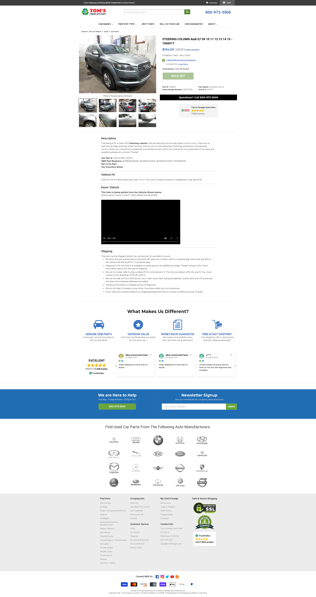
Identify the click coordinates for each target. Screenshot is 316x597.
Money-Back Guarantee (110, 3)
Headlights (104, 518)
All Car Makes (95, 31)
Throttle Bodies (106, 548)
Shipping (134, 536)
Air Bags (103, 507)
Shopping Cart (166, 514)
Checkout (164, 518)
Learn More (183, 64)
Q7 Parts (115, 31)
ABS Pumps (105, 503)
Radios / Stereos (107, 528)
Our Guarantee (136, 511)
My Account (165, 503)
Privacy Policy (136, 547)
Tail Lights (104, 544)
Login (162, 507)
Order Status (165, 511)
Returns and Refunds (139, 540)
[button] (198, 110)
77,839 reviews (101, 369)
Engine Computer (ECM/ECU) (113, 511)
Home (84, 31)
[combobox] (157, 11)
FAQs (132, 528)
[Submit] (187, 11)
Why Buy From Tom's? (140, 507)
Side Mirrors (105, 532)
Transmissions (106, 555)
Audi (106, 31)
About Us (134, 503)
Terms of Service (137, 544)
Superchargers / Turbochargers (113, 540)
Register (172, 507)
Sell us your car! (136, 514)
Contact (133, 518)
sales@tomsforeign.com (171, 544)
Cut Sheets (135, 532)
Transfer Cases (106, 551)
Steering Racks (106, 536)
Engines (103, 514)
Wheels (103, 559)
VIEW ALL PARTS (107, 563)
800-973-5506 (218, 12)
